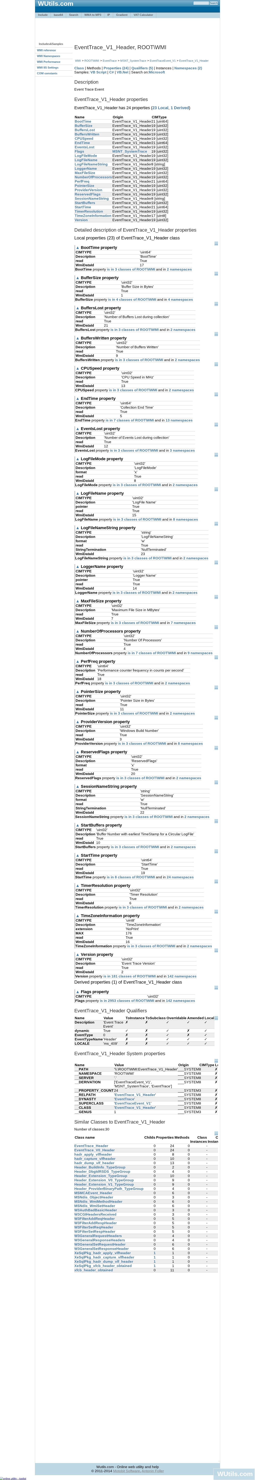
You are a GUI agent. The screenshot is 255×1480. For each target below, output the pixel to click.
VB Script (98, 72)
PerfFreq (82, 181)
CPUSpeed (84, 138)
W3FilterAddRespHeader (95, 1223)
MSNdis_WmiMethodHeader (98, 1201)
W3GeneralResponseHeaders (99, 1240)
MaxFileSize (85, 173)
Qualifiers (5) (142, 68)
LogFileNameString (91, 164)
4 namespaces (180, 299)
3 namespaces (182, 450)
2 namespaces (179, 269)
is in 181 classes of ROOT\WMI (129, 976)
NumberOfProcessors (93, 177)
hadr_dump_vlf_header (94, 1163)
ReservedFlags (88, 194)
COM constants (47, 73)
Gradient (122, 14)
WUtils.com (235, 1473)
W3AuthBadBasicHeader (95, 1210)
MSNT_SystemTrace (133, 60)
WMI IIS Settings (47, 67)
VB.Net (122, 72)
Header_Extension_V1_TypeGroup (104, 1184)
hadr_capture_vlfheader (94, 1159)
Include (43, 14)
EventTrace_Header (91, 1146)
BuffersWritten (87, 134)
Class (79, 68)
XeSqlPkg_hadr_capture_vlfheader (104, 1257)
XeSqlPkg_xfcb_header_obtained (103, 1266)
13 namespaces (179, 420)
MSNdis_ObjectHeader (93, 1197)
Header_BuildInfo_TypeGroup (99, 1167)
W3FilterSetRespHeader (94, 1231)
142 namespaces (182, 976)
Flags (79, 151)
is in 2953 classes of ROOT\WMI (127, 1001)
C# (111, 72)
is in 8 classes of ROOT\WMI (131, 877)
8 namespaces (185, 519)
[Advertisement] (127, 28)
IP (108, 14)
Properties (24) (116, 68)
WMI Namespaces (48, 56)
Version (81, 220)
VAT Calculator (143, 14)
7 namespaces (183, 623)
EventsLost (84, 147)
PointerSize (84, 186)
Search (73, 14)
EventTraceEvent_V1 (163, 60)
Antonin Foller (153, 1471)
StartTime (83, 207)
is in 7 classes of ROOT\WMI (130, 420)
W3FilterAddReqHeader (94, 1219)
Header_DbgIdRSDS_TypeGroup (102, 1171)
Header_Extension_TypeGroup (100, 1176)
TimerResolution (89, 211)
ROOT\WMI (91, 60)
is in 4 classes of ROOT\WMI (132, 299)
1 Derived (180, 107)
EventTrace (110, 60)
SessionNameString (92, 198)
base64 (58, 14)
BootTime (83, 121)
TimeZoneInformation (93, 216)
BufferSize (83, 126)
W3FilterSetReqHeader (93, 1227)
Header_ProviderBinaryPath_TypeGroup (109, 1189)
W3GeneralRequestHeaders (98, 1236)
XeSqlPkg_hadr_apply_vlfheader (102, 1253)
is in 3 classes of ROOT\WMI (131, 269)
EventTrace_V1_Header (194, 60)
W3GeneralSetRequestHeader (99, 1244)
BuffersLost (85, 130)
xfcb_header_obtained (93, 1270)
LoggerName (86, 168)
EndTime (82, 143)
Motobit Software (126, 1471)
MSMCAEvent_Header (93, 1193)
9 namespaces (200, 653)
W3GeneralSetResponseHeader (101, 1249)
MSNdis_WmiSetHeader (94, 1206)
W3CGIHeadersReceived (95, 1214)
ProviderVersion (88, 190)
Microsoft (157, 72)
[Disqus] (146, 1319)
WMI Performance (48, 61)
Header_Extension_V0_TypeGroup (104, 1180)
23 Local (160, 107)
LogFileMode (86, 156)
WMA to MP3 (92, 14)
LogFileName (86, 160)
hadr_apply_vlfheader (93, 1154)
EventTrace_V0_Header (94, 1150)
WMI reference (46, 50)
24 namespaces (180, 877)
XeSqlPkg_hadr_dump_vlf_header (103, 1261)
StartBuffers (85, 203)
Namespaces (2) (188, 68)
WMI (78, 60)
